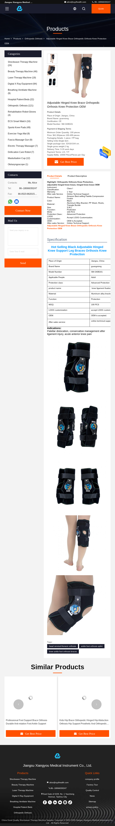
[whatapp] (10, 201)
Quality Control (92, 790)
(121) (20, 105)
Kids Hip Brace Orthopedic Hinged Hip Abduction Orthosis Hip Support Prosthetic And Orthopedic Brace (83, 722)
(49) (19, 127)
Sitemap (92, 801)
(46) (22, 71)
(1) (18, 164)
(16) (19, 121)
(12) (19, 158)
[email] (16, 201)
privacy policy (92, 807)
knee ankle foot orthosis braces (63, 651)
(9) (22, 91)
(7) (23, 146)
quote (101, 9)
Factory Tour (92, 785)
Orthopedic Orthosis (33, 39)
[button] (18, 704)
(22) (21, 99)
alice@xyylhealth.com (76, 2)
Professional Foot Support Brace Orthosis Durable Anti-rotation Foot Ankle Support (26, 722)
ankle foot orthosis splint (92, 646)
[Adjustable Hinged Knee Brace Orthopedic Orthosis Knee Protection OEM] (81, 77)
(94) (22, 84)
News (92, 796)
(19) (22, 77)
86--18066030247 (102, 2)
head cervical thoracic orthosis (62, 646)
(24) (22, 63)
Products (17, 39)
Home (7, 39)
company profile (92, 779)
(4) (22, 113)
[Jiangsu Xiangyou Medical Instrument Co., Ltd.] (19, 8)
